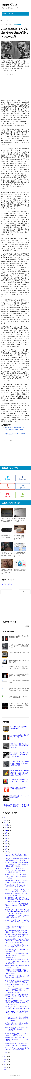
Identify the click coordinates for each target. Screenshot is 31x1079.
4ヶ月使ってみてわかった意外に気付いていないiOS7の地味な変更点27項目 (19, 645)
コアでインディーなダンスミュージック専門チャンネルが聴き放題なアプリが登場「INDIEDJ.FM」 (16, 870)
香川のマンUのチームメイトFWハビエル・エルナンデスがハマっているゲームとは (17, 876)
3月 (6, 849)
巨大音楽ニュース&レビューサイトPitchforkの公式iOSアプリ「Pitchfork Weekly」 (16, 1039)
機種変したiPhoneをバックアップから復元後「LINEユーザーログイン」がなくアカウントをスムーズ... (17, 911)
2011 (5, 1061)
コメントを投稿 (7, 584)
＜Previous (6, 591)
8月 (6, 835)
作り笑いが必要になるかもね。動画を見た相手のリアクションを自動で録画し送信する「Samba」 (16, 864)
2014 (5, 822)
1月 (6, 1053)
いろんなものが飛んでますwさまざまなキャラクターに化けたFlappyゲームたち (17, 921)
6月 (6, 841)
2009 (5, 1067)
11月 (6, 827)
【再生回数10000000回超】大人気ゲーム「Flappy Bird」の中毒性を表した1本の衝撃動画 (17, 971)
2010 (5, 1064)
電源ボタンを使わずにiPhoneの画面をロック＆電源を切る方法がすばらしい (19, 745)
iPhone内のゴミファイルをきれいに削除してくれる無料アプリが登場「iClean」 (19, 754)
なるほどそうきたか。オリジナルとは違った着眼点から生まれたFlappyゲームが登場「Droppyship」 (17, 899)
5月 (6, 844)
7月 (6, 838)
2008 (5, 1069)
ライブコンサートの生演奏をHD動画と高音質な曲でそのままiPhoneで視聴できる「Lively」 (17, 1018)
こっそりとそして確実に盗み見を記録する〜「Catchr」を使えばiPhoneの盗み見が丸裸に (17, 961)
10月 (6, 830)
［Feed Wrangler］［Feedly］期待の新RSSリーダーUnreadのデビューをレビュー (17, 1012)
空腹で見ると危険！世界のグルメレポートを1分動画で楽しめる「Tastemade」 (16, 1029)
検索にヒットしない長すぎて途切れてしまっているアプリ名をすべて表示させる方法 (16, 996)
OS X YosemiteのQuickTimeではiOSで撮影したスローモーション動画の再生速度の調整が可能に (19, 705)
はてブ (22, 486)
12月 (6, 825)
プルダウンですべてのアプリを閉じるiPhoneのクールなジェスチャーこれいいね (17, 905)
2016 (5, 817)
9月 (6, 833)
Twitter (7, 479)
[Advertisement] (14, 86)
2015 (5, 820)
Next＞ (25, 591)
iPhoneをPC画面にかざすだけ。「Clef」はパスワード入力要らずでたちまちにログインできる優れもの (17, 940)
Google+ (7, 488)
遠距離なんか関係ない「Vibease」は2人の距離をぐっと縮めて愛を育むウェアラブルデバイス (17, 1002)
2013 (5, 1056)
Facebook (22, 479)
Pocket (7, 496)
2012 (5, 1059)
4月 (6, 846)
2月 (6, 851)
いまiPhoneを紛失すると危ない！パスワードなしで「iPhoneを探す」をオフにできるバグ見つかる (17, 990)
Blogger (18, 1075)
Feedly (22, 496)
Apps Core (9, 4)
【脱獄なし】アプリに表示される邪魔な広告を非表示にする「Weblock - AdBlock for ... (16, 955)
